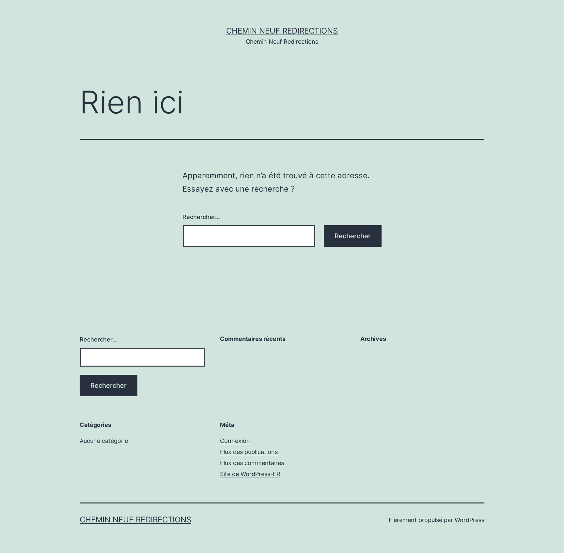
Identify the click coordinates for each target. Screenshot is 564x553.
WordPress (469, 520)
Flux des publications (249, 451)
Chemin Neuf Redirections (282, 31)
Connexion (235, 440)
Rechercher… (201, 216)
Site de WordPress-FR (250, 474)
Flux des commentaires (252, 462)
